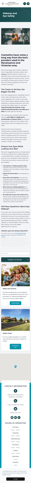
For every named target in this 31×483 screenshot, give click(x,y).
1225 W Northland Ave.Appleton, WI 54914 (15, 396)
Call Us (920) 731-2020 (16, 405)
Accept (15, 479)
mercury (4, 74)
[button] (2, 4)
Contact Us (15, 346)
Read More (15, 303)
